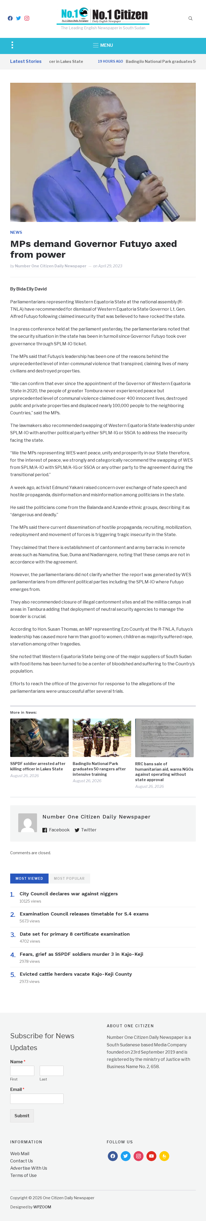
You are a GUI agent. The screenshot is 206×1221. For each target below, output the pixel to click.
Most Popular (69, 879)
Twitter (89, 829)
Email (17, 1089)
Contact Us (21, 1160)
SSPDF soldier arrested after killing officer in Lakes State (37, 766)
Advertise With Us (28, 1168)
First (13, 1079)
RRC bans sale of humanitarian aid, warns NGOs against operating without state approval (164, 772)
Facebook (59, 829)
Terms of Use (23, 1175)
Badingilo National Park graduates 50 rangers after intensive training (99, 768)
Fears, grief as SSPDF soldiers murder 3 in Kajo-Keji (81, 954)
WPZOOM (42, 1207)
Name (17, 1061)
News (16, 232)
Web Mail (19, 1153)
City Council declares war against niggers (69, 893)
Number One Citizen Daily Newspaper (50, 266)
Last (43, 1079)
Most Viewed (29, 879)
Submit (22, 1115)
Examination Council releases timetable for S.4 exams (84, 914)
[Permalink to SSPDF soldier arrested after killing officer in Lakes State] (39, 738)
